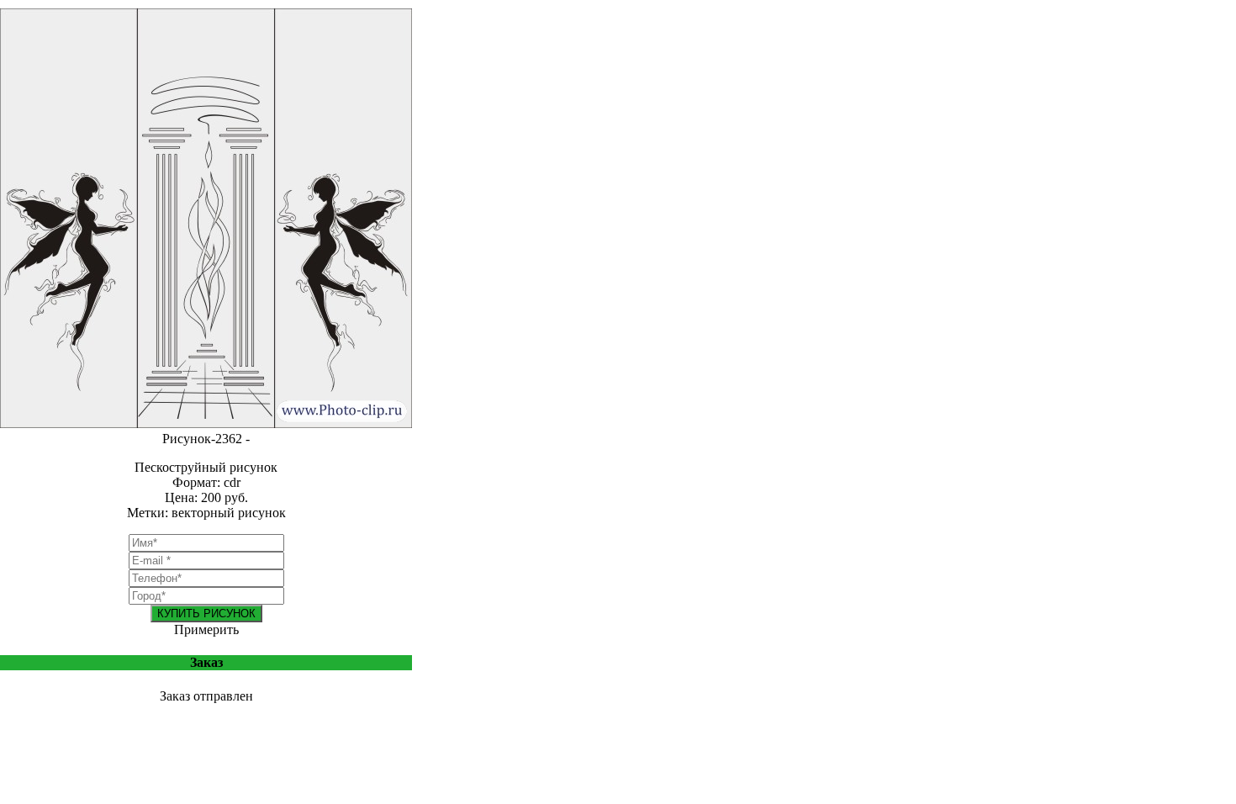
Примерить (206, 629)
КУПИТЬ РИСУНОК (206, 613)
